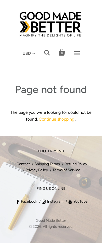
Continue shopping (56, 119)
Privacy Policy (37, 170)
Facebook (29, 201)
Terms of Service (66, 170)
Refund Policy (76, 164)
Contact (23, 164)
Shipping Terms (47, 164)
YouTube (80, 201)
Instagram (55, 201)
